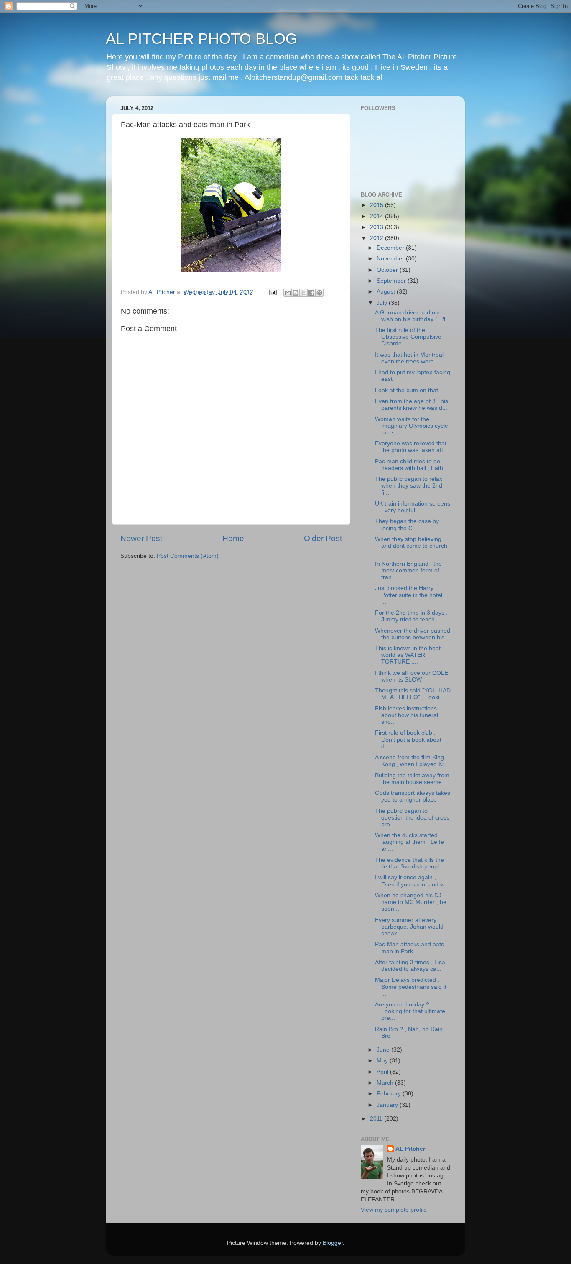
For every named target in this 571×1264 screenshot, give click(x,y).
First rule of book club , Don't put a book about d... (408, 739)
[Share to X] (303, 293)
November (391, 258)
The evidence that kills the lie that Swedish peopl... (409, 863)
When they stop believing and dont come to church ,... (411, 546)
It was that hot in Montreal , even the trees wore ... (411, 358)
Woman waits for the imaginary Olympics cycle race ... (411, 426)
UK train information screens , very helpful (412, 506)
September (392, 281)
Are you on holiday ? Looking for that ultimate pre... (410, 1011)
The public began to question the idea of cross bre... (412, 817)
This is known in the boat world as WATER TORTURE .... (408, 655)
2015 (377, 205)
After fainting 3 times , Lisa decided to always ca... (410, 965)
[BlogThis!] (295, 293)
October (388, 270)
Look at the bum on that (406, 390)
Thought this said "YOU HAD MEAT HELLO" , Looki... (413, 693)
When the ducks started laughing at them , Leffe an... (409, 842)
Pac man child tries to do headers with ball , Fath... (411, 464)
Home (233, 538)
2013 (377, 227)
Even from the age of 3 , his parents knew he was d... (411, 404)
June (384, 1050)
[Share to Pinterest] (319, 293)
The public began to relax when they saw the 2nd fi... (408, 485)
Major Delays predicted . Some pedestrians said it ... (410, 986)
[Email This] (287, 293)
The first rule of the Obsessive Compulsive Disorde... (408, 337)
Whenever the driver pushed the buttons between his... (412, 634)
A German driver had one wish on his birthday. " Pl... (412, 315)
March (386, 1083)
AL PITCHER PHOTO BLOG (201, 38)
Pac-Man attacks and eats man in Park (409, 947)
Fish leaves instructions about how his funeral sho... (406, 715)
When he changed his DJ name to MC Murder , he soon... (410, 902)
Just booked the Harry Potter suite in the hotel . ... (410, 595)
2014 (377, 216)
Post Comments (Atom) (188, 556)
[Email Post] (272, 292)
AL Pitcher (410, 1149)
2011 (377, 1119)
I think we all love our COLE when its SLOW (411, 676)
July (383, 303)
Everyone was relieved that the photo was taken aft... (411, 446)
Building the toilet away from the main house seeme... (412, 778)
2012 (377, 238)
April (383, 1072)
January (388, 1105)
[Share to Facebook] (311, 293)
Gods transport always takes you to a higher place (412, 796)
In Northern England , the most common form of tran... (408, 570)
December (391, 248)
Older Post (323, 538)
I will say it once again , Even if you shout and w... (412, 880)
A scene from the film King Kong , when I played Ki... (412, 760)
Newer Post (141, 538)
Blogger (333, 1243)
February (390, 1093)
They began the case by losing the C (407, 524)
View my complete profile (394, 1210)
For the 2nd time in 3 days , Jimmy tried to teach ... (411, 616)
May (383, 1060)
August (387, 292)
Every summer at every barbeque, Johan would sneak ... (409, 927)
